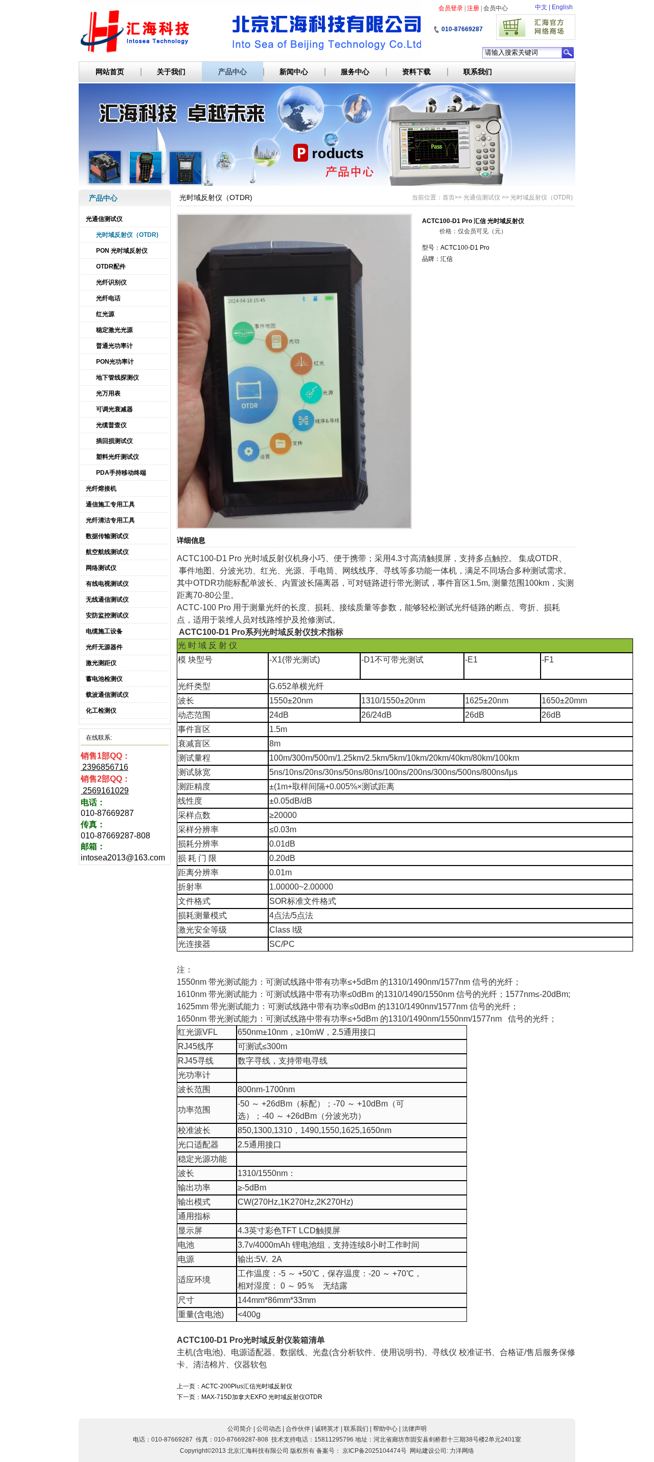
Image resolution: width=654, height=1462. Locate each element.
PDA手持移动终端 (121, 472)
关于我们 (171, 72)
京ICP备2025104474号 (374, 1450)
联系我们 (477, 72)
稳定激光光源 (114, 330)
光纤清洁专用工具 (110, 520)
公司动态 (268, 1428)
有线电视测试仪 (107, 583)
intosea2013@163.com (123, 857)
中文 (541, 7)
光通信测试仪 (104, 219)
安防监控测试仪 (107, 615)
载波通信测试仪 (107, 694)
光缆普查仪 (111, 425)
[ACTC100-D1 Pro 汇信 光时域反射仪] (294, 526)
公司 (440, 1450)
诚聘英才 (327, 1428)
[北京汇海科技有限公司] (250, 29)
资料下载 (416, 72)
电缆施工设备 (104, 631)
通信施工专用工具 (110, 504)
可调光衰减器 (114, 409)
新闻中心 (293, 72)
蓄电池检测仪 (104, 678)
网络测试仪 (101, 567)
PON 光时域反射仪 (122, 250)
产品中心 (232, 72)
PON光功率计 (115, 361)
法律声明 (414, 1428)
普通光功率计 (114, 345)
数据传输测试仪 (107, 536)
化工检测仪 (101, 710)
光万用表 (108, 393)
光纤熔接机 (101, 488)
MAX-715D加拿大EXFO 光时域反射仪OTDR (261, 1397)
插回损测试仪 (114, 441)
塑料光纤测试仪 (117, 456)
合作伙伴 (298, 1428)
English (562, 7)
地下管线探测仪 (117, 377)
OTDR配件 (111, 266)
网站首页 (110, 72)
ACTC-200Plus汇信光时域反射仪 (246, 1386)
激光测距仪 (101, 663)
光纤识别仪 (111, 282)
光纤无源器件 (104, 647)
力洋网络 (462, 1450)
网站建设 (422, 1450)
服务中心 (355, 72)
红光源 (105, 314)
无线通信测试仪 (107, 599)
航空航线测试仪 (107, 552)
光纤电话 (108, 298)
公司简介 (239, 1428)
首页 (448, 197)
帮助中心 (385, 1428)
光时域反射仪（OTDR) (127, 234)
